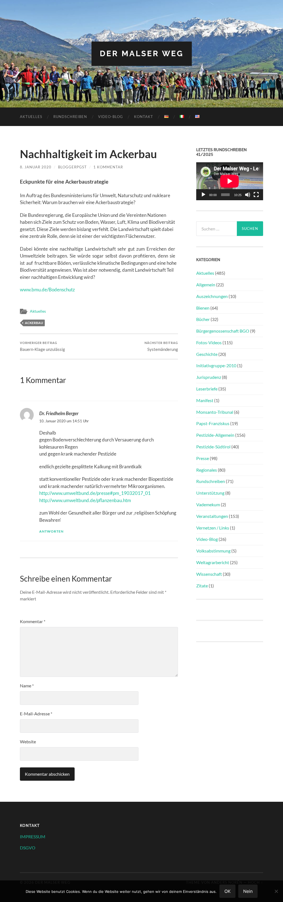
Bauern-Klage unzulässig (42, 346)
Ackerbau (34, 323)
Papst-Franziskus (212, 423)
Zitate (202, 585)
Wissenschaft (209, 574)
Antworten (51, 531)
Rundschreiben (70, 116)
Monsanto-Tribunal (214, 412)
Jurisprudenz (208, 377)
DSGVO (27, 847)
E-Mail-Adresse (36, 713)
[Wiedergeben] (203, 194)
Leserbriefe (207, 388)
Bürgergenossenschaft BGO (222, 330)
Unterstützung (210, 492)
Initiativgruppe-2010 (216, 365)
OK (227, 891)
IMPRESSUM (32, 836)
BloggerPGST (72, 167)
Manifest (204, 400)
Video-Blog (110, 116)
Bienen (202, 307)
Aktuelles (31, 116)
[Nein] (276, 891)
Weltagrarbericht (212, 562)
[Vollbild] (256, 194)
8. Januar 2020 (35, 167)
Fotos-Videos (209, 342)
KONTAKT (143, 116)
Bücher (203, 319)
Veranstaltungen (212, 516)
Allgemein (205, 284)
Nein (248, 891)
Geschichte (207, 354)
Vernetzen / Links (212, 527)
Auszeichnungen (212, 296)
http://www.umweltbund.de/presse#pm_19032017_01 (95, 493)
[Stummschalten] (247, 194)
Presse (202, 458)
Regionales (206, 469)
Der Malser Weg (142, 53)
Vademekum (208, 504)
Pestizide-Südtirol (213, 446)
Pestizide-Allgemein (215, 435)
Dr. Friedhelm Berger (58, 413)
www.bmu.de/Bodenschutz (47, 289)
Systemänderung (161, 346)
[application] (229, 181)
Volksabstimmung (213, 550)
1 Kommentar (108, 167)
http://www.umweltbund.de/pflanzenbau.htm (85, 500)
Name (27, 685)
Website (28, 741)
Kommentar (32, 621)
